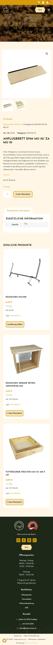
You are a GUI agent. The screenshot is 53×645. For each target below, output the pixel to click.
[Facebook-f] (24, 540)
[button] (47, 53)
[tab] (18, 211)
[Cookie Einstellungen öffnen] (4, 642)
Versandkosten (15, 316)
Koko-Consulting (31, 643)
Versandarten (26, 599)
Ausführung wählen (15, 324)
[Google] (29, 540)
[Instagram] (18, 540)
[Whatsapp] (35, 540)
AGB (26, 608)
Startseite (7, 124)
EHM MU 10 (17, 124)
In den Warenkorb (23, 194)
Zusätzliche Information (18, 211)
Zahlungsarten (26, 595)
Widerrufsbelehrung (26, 603)
